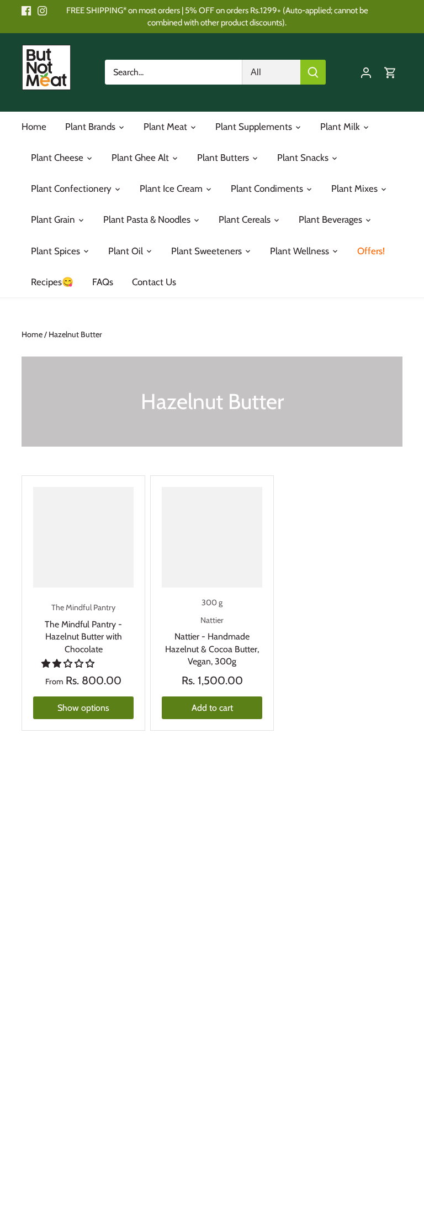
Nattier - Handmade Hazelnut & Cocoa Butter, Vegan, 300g (212, 641)
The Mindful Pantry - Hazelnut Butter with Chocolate (83, 628)
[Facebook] (26, 10)
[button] (69, 663)
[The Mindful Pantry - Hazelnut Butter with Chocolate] (83, 537)
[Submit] (313, 72)
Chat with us (24, 1196)
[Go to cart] (390, 72)
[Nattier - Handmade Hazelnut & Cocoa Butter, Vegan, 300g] (212, 537)
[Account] (366, 72)
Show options (83, 708)
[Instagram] (42, 10)
